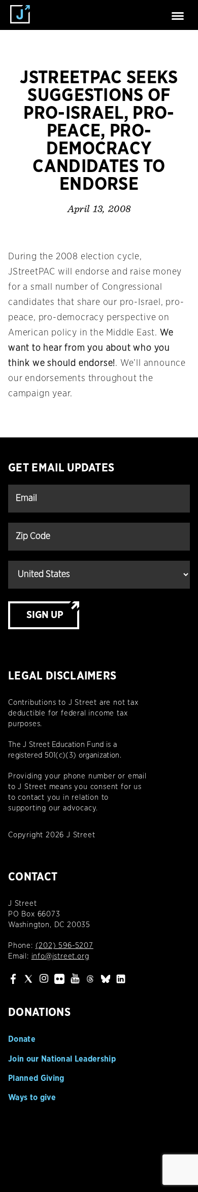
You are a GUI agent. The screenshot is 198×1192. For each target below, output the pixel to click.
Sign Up (44, 615)
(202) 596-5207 (64, 945)
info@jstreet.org (60, 956)
